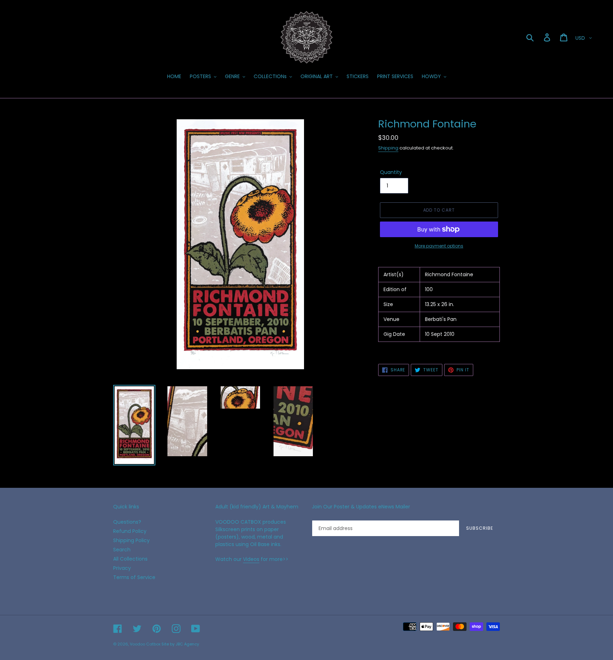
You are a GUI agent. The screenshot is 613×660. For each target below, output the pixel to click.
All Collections (130, 558)
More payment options (439, 246)
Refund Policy (130, 531)
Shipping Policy (131, 540)
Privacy (122, 568)
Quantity (391, 172)
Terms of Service (134, 577)
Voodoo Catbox (145, 644)
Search (122, 549)
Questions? (127, 521)
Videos (251, 559)
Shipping (388, 147)
